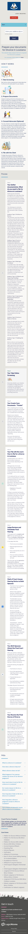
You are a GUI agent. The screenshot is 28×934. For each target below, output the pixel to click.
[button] (14, 762)
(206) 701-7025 (9, 916)
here (22, 57)
